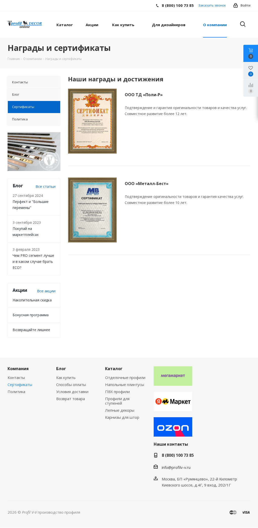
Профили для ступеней (117, 401)
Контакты (16, 377)
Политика (16, 391)
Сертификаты (20, 384)
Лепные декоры (119, 410)
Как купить (66, 377)
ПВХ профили (117, 391)
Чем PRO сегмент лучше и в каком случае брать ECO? (33, 261)
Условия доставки (72, 391)
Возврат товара (70, 398)
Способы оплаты (71, 384)
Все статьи (45, 186)
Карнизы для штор (122, 417)
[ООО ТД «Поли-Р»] (92, 121)
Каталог (113, 368)
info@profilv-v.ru (176, 467)
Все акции (46, 290)
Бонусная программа (31, 314)
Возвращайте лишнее (31, 329)
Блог (61, 368)
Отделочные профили (125, 377)
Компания (18, 368)
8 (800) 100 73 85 (178, 455)
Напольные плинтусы (124, 384)
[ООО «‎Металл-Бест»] (92, 210)
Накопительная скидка (32, 300)
